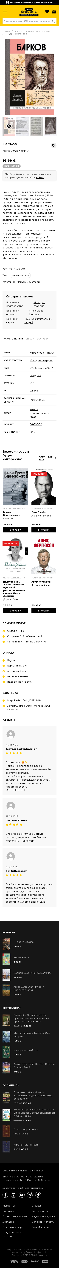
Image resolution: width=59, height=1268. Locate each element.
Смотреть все (46, 458)
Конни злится (21, 957)
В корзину (15, 530)
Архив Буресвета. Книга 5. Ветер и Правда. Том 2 (34, 1066)
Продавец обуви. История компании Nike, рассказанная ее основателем (33, 1095)
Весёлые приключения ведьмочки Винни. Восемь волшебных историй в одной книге (35, 1112)
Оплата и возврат (13, 1227)
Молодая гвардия (41, 360)
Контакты (8, 1211)
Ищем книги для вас (43, 1216)
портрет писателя (20, 275)
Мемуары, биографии (29, 282)
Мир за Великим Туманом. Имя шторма (32, 1035)
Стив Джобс (38, 512)
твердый (35, 375)
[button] (5, 11)
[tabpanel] (29, 392)
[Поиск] (53, 21)
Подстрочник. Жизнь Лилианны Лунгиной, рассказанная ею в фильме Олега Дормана (14, 588)
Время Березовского (11, 513)
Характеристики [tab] (13, 339)
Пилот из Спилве (24, 941)
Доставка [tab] (42, 339)
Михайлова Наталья (16, 150)
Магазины (9, 1205)
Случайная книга (41, 1227)
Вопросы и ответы (42, 1221)
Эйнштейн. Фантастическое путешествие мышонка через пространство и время (31, 1018)
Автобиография (41, 581)
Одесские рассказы (26, 1129)
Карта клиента (40, 1211)
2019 (32, 431)
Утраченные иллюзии (26, 1144)
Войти (40, 177)
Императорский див (26, 1050)
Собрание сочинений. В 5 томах (32, 972)
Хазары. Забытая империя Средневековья (29, 988)
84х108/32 (36, 424)
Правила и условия (15, 1216)
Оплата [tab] (29, 339)
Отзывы (36, 1205)
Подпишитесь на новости (13, 1234)
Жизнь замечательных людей (39, 413)
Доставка (8, 1221)
